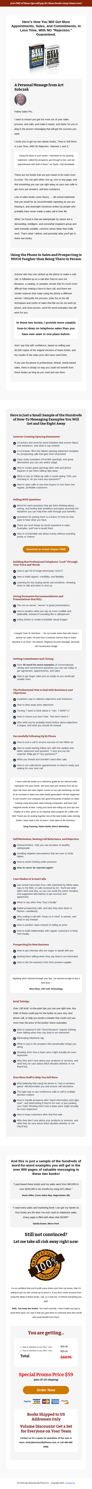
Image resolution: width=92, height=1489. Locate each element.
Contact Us (70, 1483)
